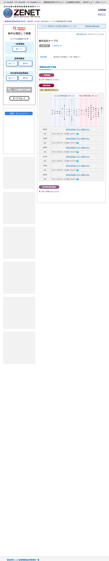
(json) (39, 2)
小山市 (37, 21)
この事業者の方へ (57, 45)
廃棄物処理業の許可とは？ (54, 2)
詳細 (25, 63)
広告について (101, 2)
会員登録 (102, 10)
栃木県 (30, 21)
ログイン (102, 14)
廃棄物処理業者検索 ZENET (15, 21)
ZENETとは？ (88, 2)
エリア (19, 49)
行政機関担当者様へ (73, 2)
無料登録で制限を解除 (92, 26)
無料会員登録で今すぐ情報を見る (77, 129)
